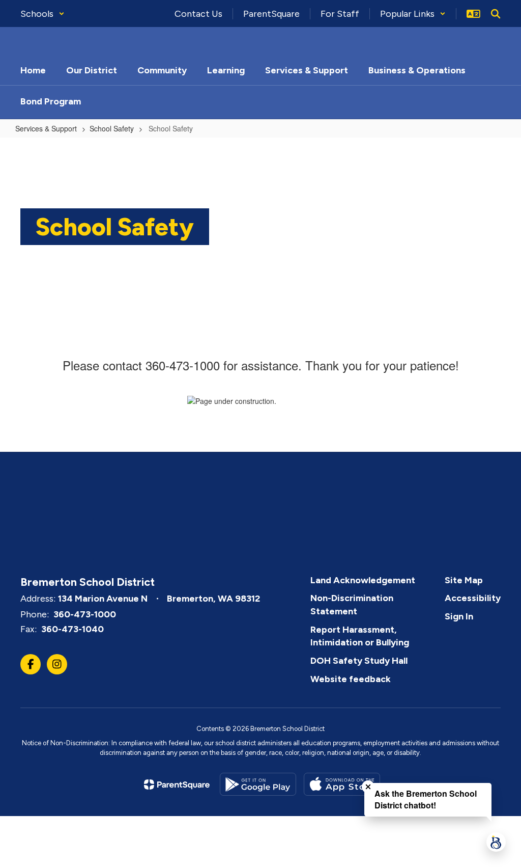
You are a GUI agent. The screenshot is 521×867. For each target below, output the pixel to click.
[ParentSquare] (176, 784)
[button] (42, 13)
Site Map (464, 580)
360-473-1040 (72, 629)
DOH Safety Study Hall (359, 660)
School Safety (112, 128)
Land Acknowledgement (362, 580)
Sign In (459, 616)
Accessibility (473, 598)
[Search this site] (495, 14)
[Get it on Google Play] (258, 784)
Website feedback (350, 679)
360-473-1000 (84, 614)
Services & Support (46, 128)
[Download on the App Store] (342, 784)
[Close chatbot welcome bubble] (368, 786)
